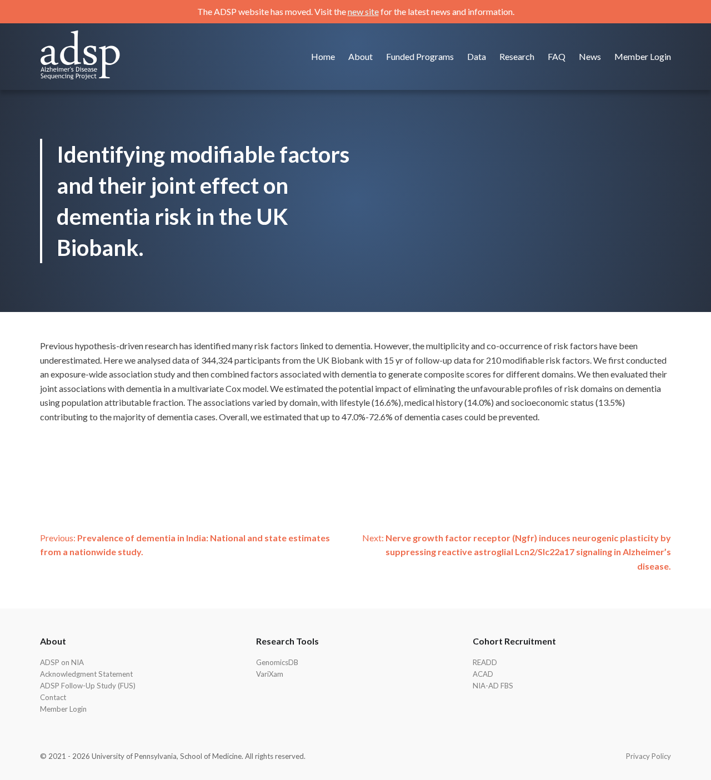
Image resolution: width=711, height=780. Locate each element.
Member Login (642, 56)
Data (476, 56)
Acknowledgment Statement (86, 674)
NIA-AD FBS (493, 685)
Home (323, 56)
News (590, 56)
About (360, 56)
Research (516, 56)
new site (363, 11)
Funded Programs (420, 56)
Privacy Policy (648, 756)
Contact (53, 697)
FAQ (556, 56)
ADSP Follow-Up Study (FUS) (88, 685)
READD (485, 662)
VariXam (269, 674)
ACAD (483, 674)
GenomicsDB (277, 662)
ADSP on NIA (62, 662)
